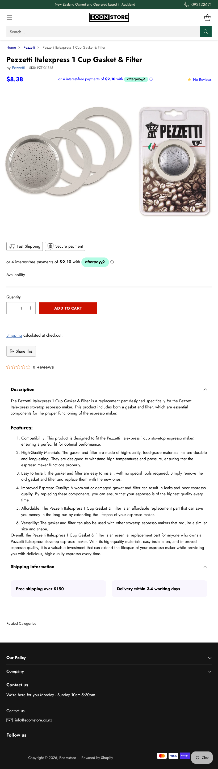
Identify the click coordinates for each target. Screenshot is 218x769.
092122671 (201, 4)
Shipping (14, 335)
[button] (109, 320)
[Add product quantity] (30, 308)
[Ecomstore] (109, 17)
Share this (24, 351)
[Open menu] (9, 17)
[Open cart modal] (207, 17)
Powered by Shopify (97, 757)
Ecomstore (67, 757)
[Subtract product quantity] (11, 308)
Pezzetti (29, 47)
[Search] (206, 31)
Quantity (13, 297)
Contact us (15, 711)
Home (11, 47)
